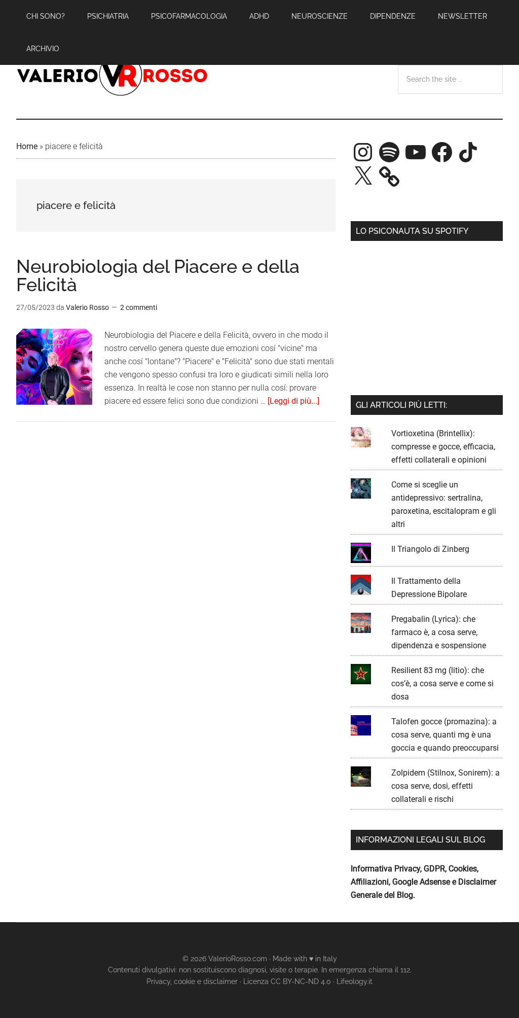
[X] (363, 176)
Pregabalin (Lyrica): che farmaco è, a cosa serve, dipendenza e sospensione (438, 632)
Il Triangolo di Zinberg (430, 549)
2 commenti (138, 307)
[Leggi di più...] (293, 401)
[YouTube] (415, 152)
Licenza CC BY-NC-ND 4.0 (287, 981)
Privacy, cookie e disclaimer (192, 981)
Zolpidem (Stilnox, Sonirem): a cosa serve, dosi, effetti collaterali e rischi (445, 786)
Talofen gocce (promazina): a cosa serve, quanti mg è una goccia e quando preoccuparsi (445, 735)
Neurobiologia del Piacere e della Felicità (158, 275)
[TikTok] (468, 152)
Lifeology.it (355, 981)
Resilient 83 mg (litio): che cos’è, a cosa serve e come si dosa (442, 683)
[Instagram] (363, 152)
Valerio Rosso (112, 75)
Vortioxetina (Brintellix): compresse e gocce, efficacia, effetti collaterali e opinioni (443, 447)
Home (27, 146)
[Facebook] (442, 152)
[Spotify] (389, 152)
